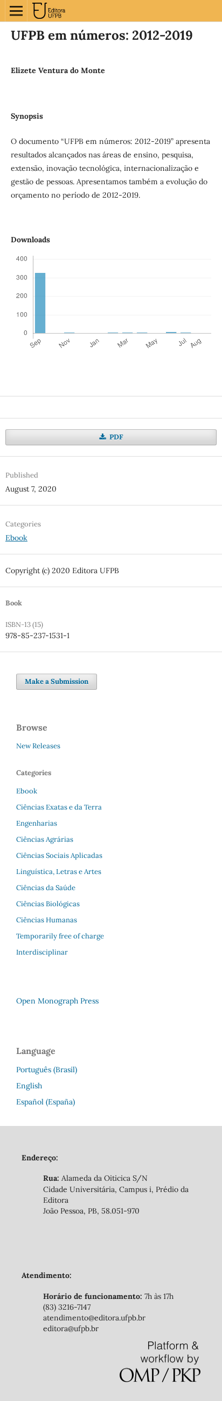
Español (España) (45, 1102)
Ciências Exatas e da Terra (59, 807)
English (29, 1086)
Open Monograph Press (57, 1001)
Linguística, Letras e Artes (58, 871)
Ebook (16, 538)
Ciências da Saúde (45, 887)
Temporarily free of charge (60, 936)
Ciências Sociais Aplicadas (59, 855)
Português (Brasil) (46, 1069)
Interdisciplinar (42, 952)
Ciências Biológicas (48, 903)
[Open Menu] (16, 10)
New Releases (38, 745)
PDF (115, 437)
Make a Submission (56, 681)
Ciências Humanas (46, 920)
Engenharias (36, 823)
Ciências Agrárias (44, 839)
